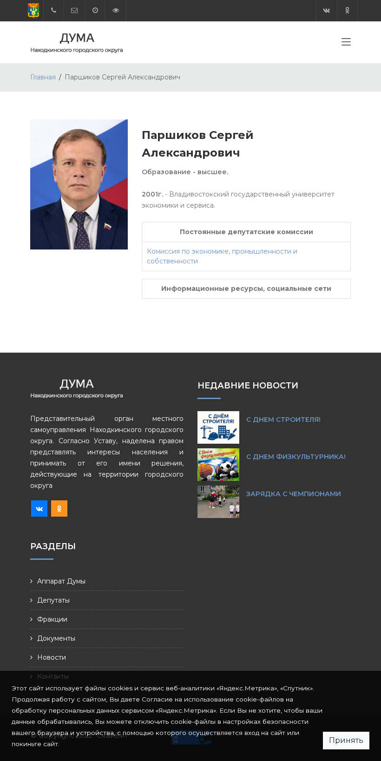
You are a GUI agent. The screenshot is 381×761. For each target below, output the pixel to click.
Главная (43, 77)
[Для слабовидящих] (115, 10)
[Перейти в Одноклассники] (347, 10)
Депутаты (53, 600)
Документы (56, 638)
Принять (346, 740)
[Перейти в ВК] (326, 10)
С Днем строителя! (283, 419)
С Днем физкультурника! (296, 457)
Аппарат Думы (61, 581)
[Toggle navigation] (346, 43)
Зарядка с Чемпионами (293, 494)
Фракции (52, 619)
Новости (51, 657)
